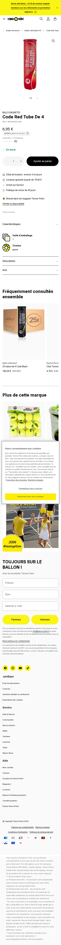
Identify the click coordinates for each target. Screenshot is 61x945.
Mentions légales (43, 827)
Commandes (8, 720)
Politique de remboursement (41, 832)
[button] (4, 18)
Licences (6, 689)
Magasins (7, 784)
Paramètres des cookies (13, 700)
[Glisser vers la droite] (37, 98)
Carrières (6, 736)
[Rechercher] (41, 18)
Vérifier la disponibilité (13, 204)
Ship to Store (8, 753)
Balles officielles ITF (33, 30)
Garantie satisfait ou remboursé (16, 694)
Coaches (6, 742)
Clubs (5, 747)
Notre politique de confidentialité (16, 641)
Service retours (9, 725)
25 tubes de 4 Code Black (15, 366)
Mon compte (8, 767)
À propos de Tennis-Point (13, 778)
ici (15, 477)
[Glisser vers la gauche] (23, 98)
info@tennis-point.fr (41, 631)
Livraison (6, 790)
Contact (6, 773)
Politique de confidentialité (22, 827)
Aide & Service (9, 714)
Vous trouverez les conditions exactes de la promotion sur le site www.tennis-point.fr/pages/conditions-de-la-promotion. (26, 936)
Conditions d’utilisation (18, 832)
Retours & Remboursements (14, 795)
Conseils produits (10, 801)
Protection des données (16, 480)
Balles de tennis (13, 30)
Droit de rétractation (11, 683)
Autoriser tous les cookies (30, 497)
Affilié (5, 731)
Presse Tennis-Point (11, 806)
